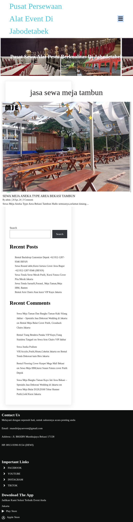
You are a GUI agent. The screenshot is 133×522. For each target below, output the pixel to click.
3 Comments (28, 200)
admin (8, 200)
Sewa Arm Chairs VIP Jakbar (51, 339)
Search (13, 227)
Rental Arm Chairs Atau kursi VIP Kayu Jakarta (38, 292)
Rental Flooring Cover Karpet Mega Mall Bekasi (40, 363)
